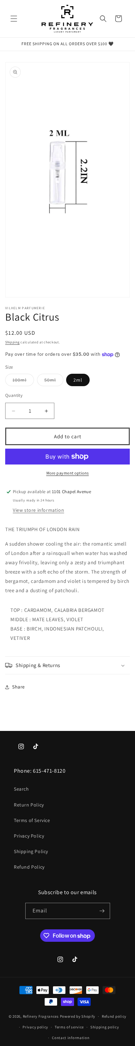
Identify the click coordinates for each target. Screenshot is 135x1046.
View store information (38, 510)
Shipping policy (104, 1027)
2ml (77, 380)
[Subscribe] (102, 911)
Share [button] (18, 687)
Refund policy (114, 1016)
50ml (53, 381)
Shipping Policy (31, 851)
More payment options (67, 473)
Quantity (13, 395)
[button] (13, 18)
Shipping (12, 342)
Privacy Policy (29, 836)
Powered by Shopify (78, 1016)
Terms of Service (32, 820)
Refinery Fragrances (41, 1016)
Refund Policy (29, 867)
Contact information (70, 1037)
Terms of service (69, 1027)
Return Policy (29, 805)
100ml (23, 381)
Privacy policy (35, 1027)
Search (21, 789)
